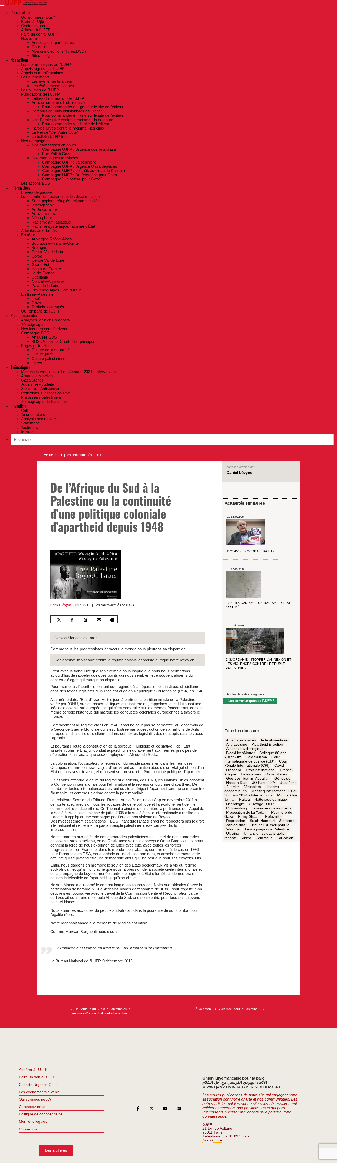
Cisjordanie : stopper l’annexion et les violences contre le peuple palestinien (258, 664)
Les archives (56, 1150)
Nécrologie (235, 804)
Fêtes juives (251, 774)
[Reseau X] (151, 1109)
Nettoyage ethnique (270, 800)
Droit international (260, 770)
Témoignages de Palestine (266, 829)
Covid (279, 766)
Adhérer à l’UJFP (33, 1069)
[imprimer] (112, 620)
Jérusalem (252, 787)
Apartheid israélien (267, 744)
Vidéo (246, 838)
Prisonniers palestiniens (271, 808)
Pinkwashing (236, 808)
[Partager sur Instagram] (86, 620)
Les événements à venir (39, 1092)
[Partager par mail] (99, 620)
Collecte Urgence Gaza (38, 1084)
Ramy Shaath (249, 816)
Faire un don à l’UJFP (37, 1077)
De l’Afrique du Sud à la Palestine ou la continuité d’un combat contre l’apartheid (101, 1011)
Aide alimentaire (274, 740)
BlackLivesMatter (240, 753)
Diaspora (233, 770)
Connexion (28, 1129)
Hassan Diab (236, 782)
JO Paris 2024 (264, 782)
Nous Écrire (212, 1140)
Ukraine (232, 834)
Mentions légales (33, 1121)
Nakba (244, 800)
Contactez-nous (32, 1107)
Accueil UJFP (53, 455)
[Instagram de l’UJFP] (178, 1109)
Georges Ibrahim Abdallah (248, 778)
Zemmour (264, 838)
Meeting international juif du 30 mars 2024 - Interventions (261, 793)
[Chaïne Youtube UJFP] (165, 1109)
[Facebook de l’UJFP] (138, 1109)
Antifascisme (236, 744)
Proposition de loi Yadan (246, 812)
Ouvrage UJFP (261, 804)
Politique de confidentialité (40, 1114)
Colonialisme (256, 757)
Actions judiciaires (241, 740)
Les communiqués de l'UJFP (86, 455)
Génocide (282, 778)
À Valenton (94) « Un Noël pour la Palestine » (229, 1009)
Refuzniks (273, 816)
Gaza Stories (276, 774)
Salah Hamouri (262, 821)
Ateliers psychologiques (245, 748)
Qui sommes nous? (35, 1099)
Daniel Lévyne (61, 605)
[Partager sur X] (59, 620)
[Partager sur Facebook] (72, 620)
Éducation (285, 838)
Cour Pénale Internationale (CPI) (255, 763)
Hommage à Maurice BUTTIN (250, 551)
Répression (235, 821)
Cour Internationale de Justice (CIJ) (252, 759)
